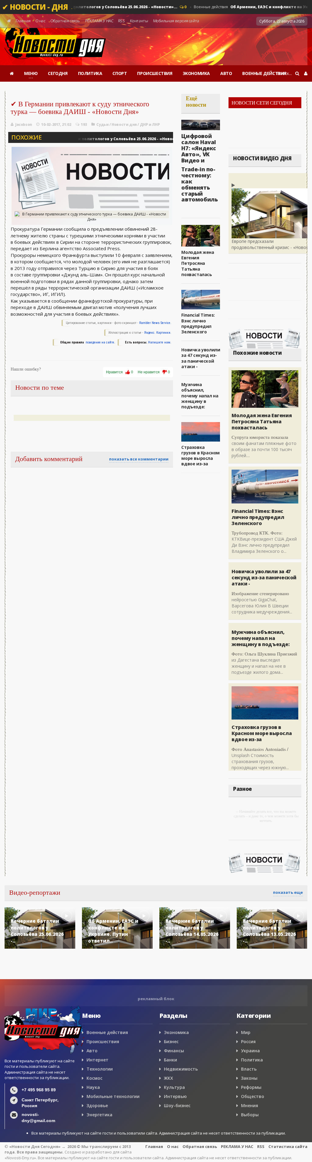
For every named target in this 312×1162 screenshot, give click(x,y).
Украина (250, 1051)
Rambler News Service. (155, 323)
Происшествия (103, 1041)
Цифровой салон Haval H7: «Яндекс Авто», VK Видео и (198, 148)
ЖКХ (168, 1078)
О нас (40, 20)
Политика (252, 1060)
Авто (92, 1051)
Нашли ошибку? (26, 369)
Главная (23, 20)
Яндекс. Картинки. (157, 333)
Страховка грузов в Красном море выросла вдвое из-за (200, 455)
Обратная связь (65, 20)
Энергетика (99, 1115)
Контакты (138, 20)
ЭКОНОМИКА (196, 73)
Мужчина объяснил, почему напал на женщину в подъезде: (199, 396)
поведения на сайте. (100, 342)
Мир (245, 1032)
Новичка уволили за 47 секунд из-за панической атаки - (200, 358)
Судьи (102, 124)
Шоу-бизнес (177, 1105)
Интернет (97, 1060)
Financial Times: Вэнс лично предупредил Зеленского (198, 323)
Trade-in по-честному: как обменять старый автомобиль (199, 184)
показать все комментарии (138, 459)
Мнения (249, 1105)
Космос (94, 1078)
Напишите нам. (159, 342)
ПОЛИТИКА (90, 73)
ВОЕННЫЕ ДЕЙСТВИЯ (264, 73)
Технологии (100, 1069)
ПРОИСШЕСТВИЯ (154, 73)
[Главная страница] (12, 73)
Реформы (251, 1087)
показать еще (288, 892)
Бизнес (171, 1041)
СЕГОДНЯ (57, 73)
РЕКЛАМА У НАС (99, 20)
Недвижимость (181, 1069)
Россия (248, 1041)
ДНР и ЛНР (150, 124)
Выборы (250, 1115)
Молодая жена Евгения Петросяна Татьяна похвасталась (197, 263)
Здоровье (97, 1105)
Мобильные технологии (113, 1096)
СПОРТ (119, 73)
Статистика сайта (287, 1146)
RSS (121, 20)
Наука (93, 1087)
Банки (170, 1060)
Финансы (174, 1051)
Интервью (175, 1096)
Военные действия (94, 138)
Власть (249, 1069)
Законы (249, 1078)
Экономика (176, 1032)
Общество (252, 1096)
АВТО (226, 73)
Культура (174, 1087)
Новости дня (124, 124)
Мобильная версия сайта (176, 20)
